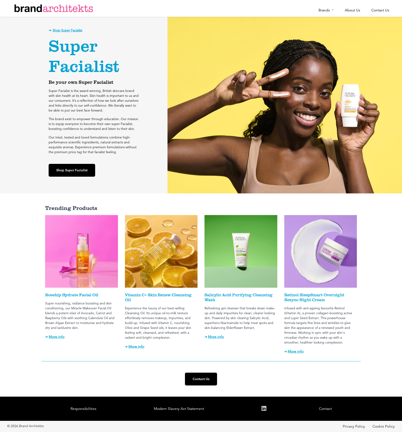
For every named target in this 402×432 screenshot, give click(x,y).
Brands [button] (324, 10)
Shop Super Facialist (67, 30)
